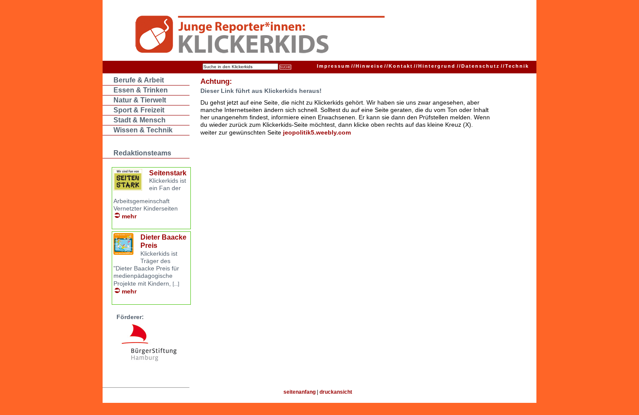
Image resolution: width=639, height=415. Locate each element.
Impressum (333, 66)
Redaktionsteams (142, 153)
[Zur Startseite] (303, 35)
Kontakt (398, 66)
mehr (129, 216)
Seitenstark (167, 173)
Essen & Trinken (140, 90)
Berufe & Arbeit (138, 80)
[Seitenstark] (127, 188)
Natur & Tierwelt (139, 100)
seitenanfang (299, 392)
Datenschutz (478, 66)
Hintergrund (435, 66)
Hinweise (367, 66)
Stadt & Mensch (139, 120)
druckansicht (336, 392)
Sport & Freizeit (138, 110)
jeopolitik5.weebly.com (317, 132)
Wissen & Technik (143, 130)
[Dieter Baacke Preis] (123, 252)
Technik (515, 66)
